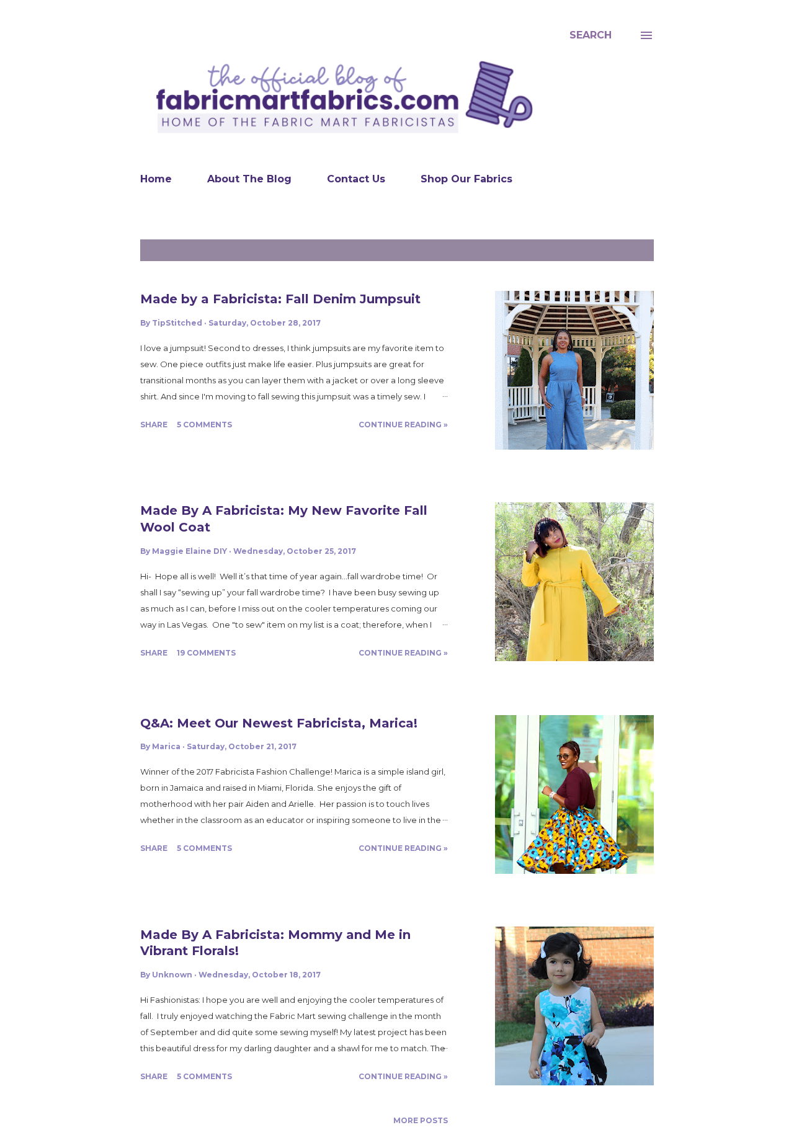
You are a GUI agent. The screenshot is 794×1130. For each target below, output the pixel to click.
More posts (420, 1120)
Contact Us (356, 179)
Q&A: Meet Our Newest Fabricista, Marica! (278, 723)
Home (156, 179)
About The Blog (249, 179)
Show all (626, 250)
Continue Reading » (403, 424)
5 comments (204, 424)
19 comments (206, 652)
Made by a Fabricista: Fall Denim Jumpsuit (280, 298)
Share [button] (153, 424)
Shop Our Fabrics (466, 179)
